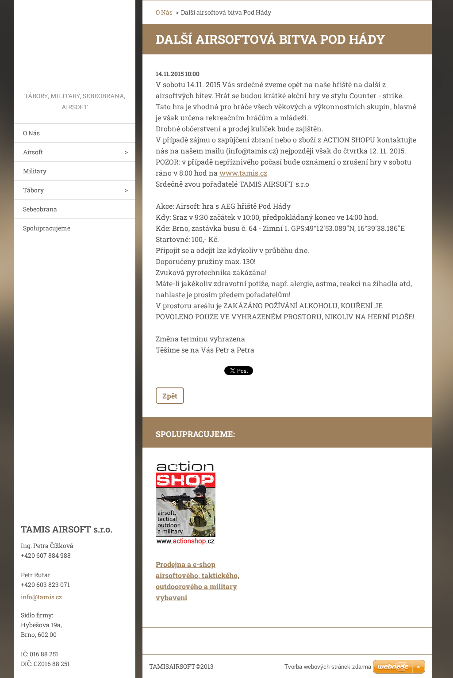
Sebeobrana (40, 209)
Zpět (169, 395)
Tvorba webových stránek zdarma (327, 666)
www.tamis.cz (243, 172)
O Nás (31, 133)
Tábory (33, 190)
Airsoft (33, 152)
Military (34, 171)
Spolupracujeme (46, 228)
